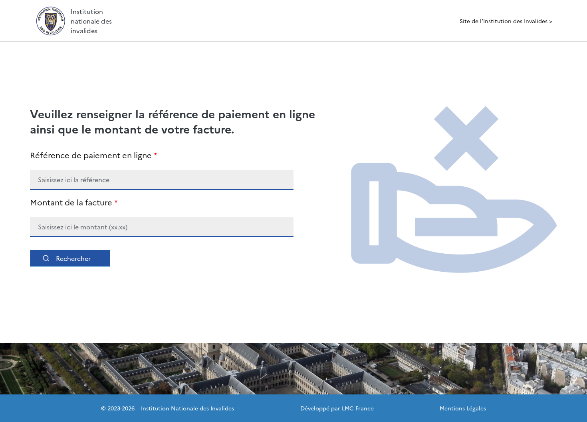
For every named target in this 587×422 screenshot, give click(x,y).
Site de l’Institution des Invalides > (506, 21)
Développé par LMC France (337, 408)
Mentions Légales (463, 408)
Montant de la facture (71, 201)
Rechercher (73, 258)
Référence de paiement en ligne (91, 154)
